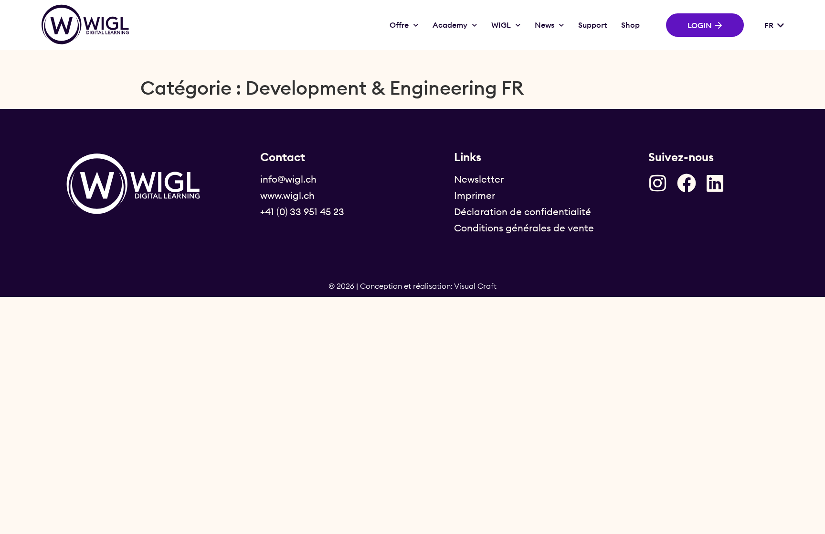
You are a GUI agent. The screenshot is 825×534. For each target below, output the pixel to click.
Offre (399, 25)
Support (592, 25)
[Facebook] (686, 183)
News (544, 25)
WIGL (501, 25)
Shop (630, 25)
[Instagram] (657, 183)
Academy (450, 25)
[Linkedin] (715, 183)
